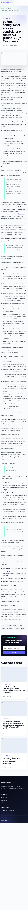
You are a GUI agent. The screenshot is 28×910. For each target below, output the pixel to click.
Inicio (2, 8)
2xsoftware (8, 625)
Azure (20, 625)
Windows (3, 803)
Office (22, 628)
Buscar (14, 652)
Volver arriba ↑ (4, 820)
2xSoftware (6, 782)
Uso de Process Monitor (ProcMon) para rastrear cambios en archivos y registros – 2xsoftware (14, 689)
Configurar (16, 628)
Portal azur (21, 214)
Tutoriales (7, 8)
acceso (15, 625)
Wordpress (4, 800)
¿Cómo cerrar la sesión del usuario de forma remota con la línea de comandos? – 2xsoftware (13, 760)
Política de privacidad (7, 810)
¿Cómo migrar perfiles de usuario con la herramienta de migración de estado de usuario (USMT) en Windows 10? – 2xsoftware (13, 725)
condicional (9, 628)
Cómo (3, 628)
